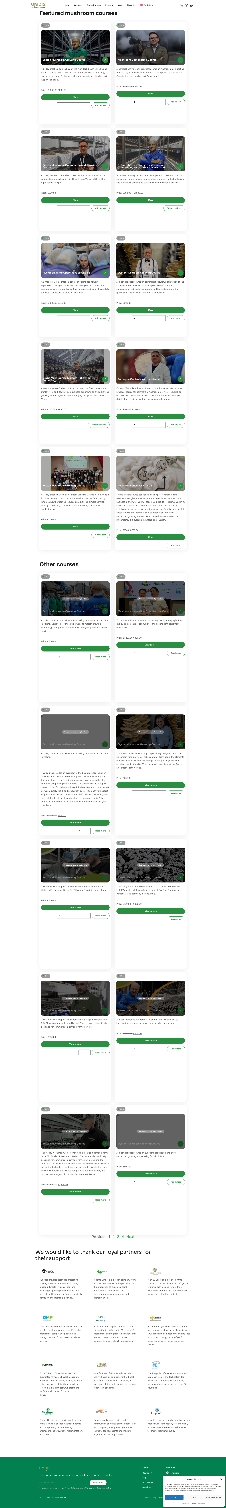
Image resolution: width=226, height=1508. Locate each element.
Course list (147, 1473)
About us (146, 1487)
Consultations (94, 5)
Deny (194, 1497)
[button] (221, 1479)
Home (66, 5)
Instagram (174, 1473)
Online (122, 451)
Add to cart (100, 105)
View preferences (213, 1497)
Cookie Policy (186, 1503)
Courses (78, 5)
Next (130, 1236)
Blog (119, 5)
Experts (109, 5)
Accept (174, 1497)
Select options (174, 208)
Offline (47, 25)
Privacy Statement (198, 1503)
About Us (131, 5)
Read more (100, 656)
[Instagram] (167, 1472)
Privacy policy (150, 1497)
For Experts (147, 1482)
